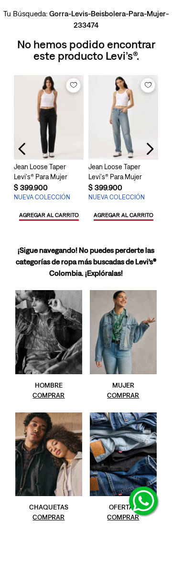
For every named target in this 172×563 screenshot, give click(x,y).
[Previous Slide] (22, 148)
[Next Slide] (150, 148)
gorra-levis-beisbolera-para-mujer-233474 (109, 19)
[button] (49, 216)
